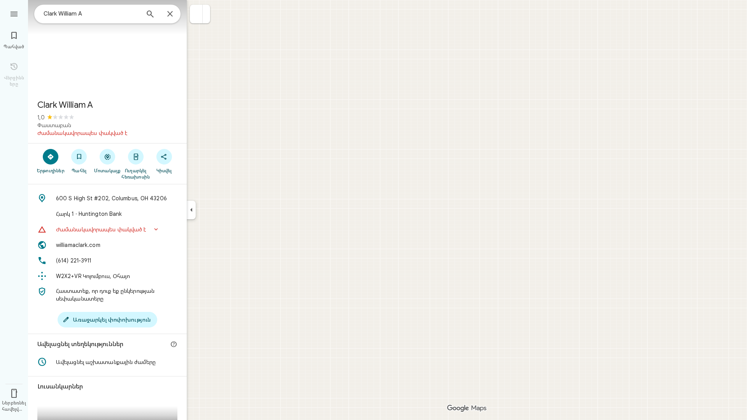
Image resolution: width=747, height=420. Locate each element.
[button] (196, 14)
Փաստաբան (54, 125)
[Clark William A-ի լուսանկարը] (107, 46)
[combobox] (91, 13)
